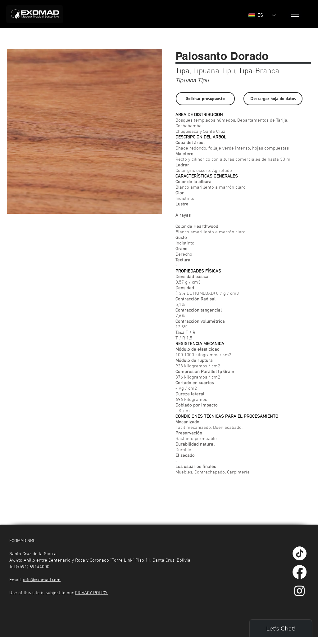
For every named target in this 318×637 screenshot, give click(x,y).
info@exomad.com (42, 580)
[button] (295, 15)
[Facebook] (300, 572)
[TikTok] (300, 553)
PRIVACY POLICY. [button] (91, 593)
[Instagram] (300, 591)
